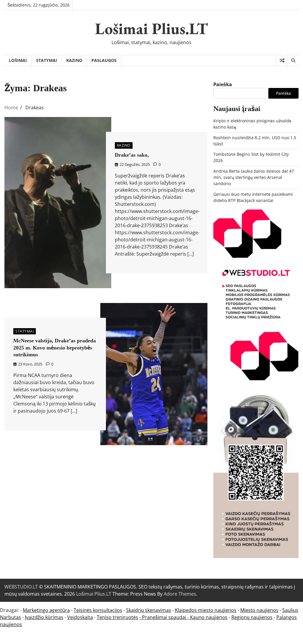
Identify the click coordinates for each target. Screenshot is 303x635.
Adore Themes (180, 594)
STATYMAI (46, 60)
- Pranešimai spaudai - (164, 617)
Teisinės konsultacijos (98, 610)
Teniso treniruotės (117, 617)
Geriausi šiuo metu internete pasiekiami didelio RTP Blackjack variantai (253, 197)
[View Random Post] (281, 60)
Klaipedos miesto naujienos (205, 610)
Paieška (222, 84)
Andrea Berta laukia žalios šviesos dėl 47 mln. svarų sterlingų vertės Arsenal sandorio (253, 177)
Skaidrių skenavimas (148, 610)
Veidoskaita (80, 617)
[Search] (293, 60)
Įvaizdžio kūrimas (44, 617)
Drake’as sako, (132, 155)
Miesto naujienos (259, 610)
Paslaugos (104, 60)
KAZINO (74, 60)
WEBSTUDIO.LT (21, 586)
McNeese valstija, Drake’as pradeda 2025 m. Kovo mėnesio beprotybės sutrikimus (54, 347)
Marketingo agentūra (46, 610)
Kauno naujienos (209, 617)
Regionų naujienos (252, 617)
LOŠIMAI (18, 60)
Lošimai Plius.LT (151, 28)
